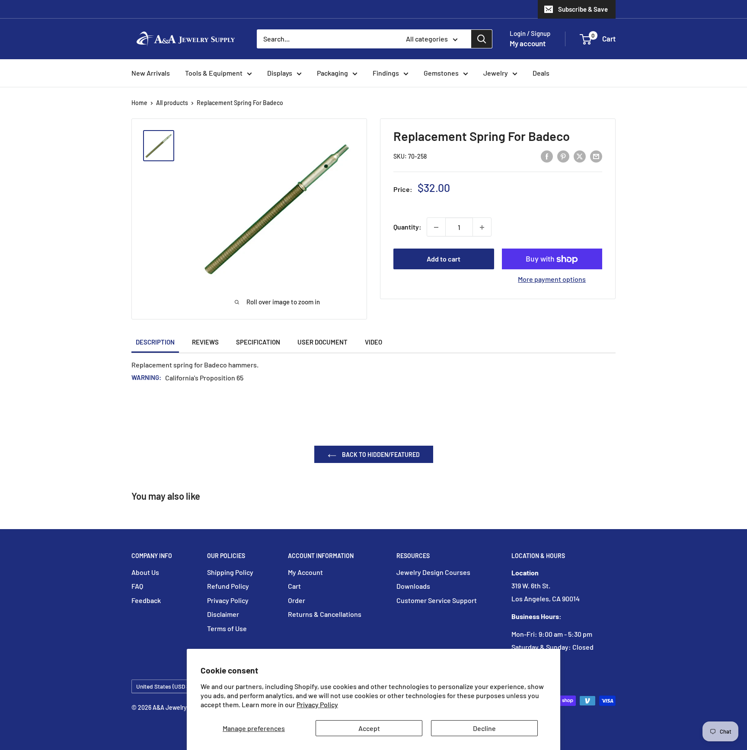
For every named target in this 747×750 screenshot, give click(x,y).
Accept (369, 728)
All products (172, 102)
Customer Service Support (436, 600)
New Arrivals (150, 73)
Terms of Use (227, 628)
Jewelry (495, 73)
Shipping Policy (230, 572)
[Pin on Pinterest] (563, 156)
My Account (305, 572)
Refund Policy (228, 586)
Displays (279, 73)
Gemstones (441, 73)
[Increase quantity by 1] (482, 227)
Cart (294, 586)
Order (296, 600)
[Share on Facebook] (547, 156)
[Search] (481, 38)
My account (528, 43)
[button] (585, 39)
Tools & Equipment (214, 73)
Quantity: (407, 227)
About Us (145, 572)
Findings (386, 73)
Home (139, 102)
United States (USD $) (164, 686)
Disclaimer (223, 614)
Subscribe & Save (583, 9)
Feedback (146, 600)
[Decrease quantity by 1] (436, 227)
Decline (484, 728)
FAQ (137, 586)
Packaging (332, 73)
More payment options (552, 279)
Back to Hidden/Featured (380, 454)
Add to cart (443, 259)
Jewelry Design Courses (433, 572)
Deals (541, 73)
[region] (163, 146)
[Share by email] (596, 156)
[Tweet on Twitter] (580, 156)
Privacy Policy (317, 704)
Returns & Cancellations (324, 614)
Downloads (413, 586)
